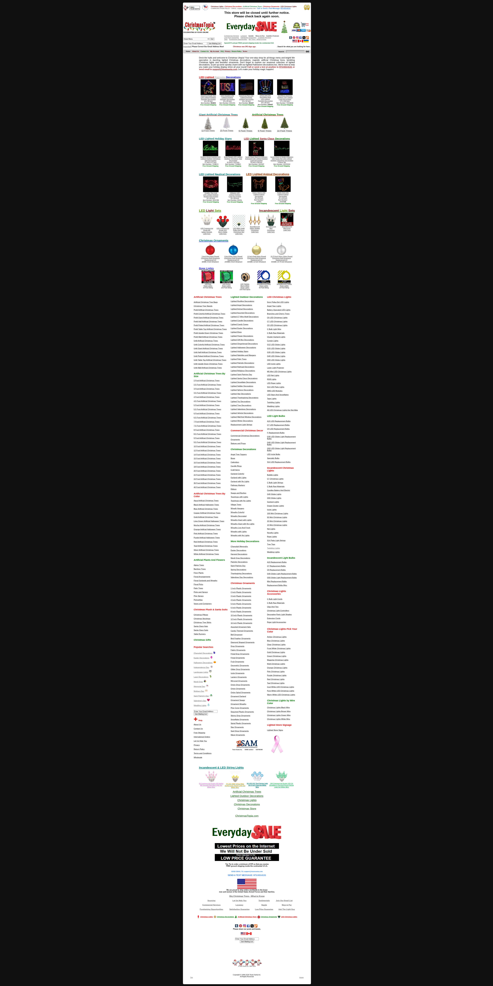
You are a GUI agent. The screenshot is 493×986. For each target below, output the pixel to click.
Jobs (225, 39)
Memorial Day (199, 686)
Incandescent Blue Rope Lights (264, 285)
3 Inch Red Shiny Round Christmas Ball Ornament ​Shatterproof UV (210, 258)
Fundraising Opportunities (238, 39)
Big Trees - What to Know (257, 39)
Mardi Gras (198, 682)
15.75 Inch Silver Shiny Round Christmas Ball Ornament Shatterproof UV (281, 258)
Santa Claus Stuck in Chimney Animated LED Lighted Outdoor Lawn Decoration (256, 159)
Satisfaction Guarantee (248, 38)
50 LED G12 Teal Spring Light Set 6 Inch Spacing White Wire (257, 785)
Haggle (264, 905)
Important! (187, 47)
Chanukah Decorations (203, 653)
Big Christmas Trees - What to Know (246, 896)
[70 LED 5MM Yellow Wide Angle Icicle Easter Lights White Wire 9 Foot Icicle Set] (235, 782)
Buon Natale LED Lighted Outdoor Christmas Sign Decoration (233, 159)
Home (301, 977)
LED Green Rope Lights (226, 285)
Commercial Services (231, 36)
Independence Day (201, 667)
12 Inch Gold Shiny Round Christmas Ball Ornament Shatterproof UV (256, 258)
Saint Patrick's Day (201, 696)
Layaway (244, 36)
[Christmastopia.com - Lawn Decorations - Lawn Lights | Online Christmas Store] (210, 677)
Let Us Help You (239, 901)
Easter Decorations (201, 658)
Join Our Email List (284, 901)
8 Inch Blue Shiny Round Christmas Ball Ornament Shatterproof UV (233, 258)
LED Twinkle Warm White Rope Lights (244, 286)
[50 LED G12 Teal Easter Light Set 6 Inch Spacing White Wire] (257, 782)
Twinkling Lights (273, 548)
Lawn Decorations (201, 677)
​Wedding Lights (200, 705)
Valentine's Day (200, 701)
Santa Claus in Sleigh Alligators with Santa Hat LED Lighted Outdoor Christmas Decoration (281, 159)
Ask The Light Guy (286, 909)
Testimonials (264, 901)
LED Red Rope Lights (208, 285)
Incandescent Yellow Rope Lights (284, 285)
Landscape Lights (201, 672)
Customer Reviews (264, 38)
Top (191, 977)
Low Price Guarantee (231, 38)
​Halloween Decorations (203, 663)
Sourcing (211, 901)
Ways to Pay (287, 905)
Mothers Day (199, 691)
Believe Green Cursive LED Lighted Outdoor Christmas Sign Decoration (211, 159)
